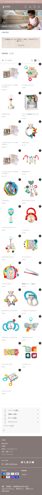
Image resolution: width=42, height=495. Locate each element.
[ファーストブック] (31, 251)
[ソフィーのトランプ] (11, 358)
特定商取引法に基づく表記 (20, 486)
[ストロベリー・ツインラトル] (11, 331)
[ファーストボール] (11, 277)
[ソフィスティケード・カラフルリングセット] (11, 166)
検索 (3, 486)
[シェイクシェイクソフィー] (11, 221)
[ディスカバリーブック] (31, 79)
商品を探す (5, 443)
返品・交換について (7, 451)
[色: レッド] (23, 227)
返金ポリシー (30, 488)
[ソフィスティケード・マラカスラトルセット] (11, 80)
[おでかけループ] (31, 165)
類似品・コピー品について (9, 449)
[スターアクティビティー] (11, 251)
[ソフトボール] (11, 194)
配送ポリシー (20, 488)
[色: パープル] (26, 227)
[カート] (34, 7)
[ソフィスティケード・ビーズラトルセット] (11, 137)
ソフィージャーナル (7, 454)
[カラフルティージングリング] (11, 304)
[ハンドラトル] (31, 222)
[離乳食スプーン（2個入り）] (31, 277)
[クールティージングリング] (31, 304)
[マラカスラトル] (11, 108)
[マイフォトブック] (11, 385)
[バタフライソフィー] (31, 331)
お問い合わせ (5, 491)
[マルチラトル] (31, 136)
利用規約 (8, 486)
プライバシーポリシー (8, 488)
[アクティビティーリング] (31, 194)
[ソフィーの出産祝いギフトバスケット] (31, 108)
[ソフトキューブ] (31, 358)
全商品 (3, 446)
